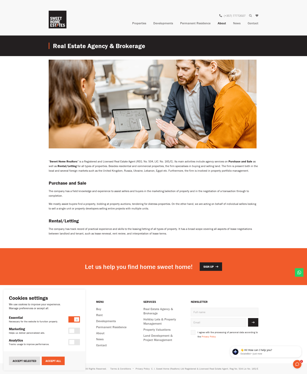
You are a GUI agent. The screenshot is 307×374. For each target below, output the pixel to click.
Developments (163, 23)
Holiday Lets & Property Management (159, 321)
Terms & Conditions (120, 368)
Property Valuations (157, 329)
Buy (98, 309)
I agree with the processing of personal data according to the (228, 334)
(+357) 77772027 (235, 15)
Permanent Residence (195, 23)
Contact (253, 23)
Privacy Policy (209, 336)
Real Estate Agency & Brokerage (158, 311)
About (222, 23)
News (237, 23)
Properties (139, 23)
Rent (99, 315)
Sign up (208, 266)
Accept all (53, 361)
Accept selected (24, 361)
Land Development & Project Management (158, 338)
